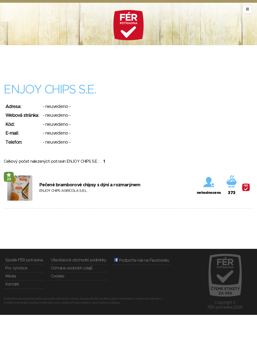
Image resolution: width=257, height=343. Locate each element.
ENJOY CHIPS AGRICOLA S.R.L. (63, 191)
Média (10, 276)
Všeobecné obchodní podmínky (78, 260)
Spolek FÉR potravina (24, 260)
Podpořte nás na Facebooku (143, 260)
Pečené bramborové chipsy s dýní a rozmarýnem (89, 185)
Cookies (57, 276)
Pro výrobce (16, 268)
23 (9, 179)
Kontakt (12, 284)
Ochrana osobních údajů (71, 268)
